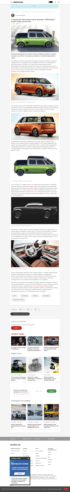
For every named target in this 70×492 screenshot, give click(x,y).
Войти (16, 328)
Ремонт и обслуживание (41, 458)
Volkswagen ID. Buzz (18, 299)
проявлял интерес (33, 188)
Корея (49, 464)
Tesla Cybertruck (18, 195)
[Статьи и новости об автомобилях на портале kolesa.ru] (18, 2)
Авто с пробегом (39, 451)
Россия (49, 452)
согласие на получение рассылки (23, 394)
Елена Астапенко (21, 15)
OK (65, 488)
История (37, 455)
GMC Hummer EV (47, 191)
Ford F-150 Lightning (36, 191)
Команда (12, 438)
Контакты (37, 438)
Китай (49, 454)
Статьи (24, 453)
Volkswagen (46, 295)
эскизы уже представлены (41, 286)
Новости (17, 11)
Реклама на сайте (27, 438)
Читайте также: (17, 334)
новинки (35, 295)
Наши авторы (51, 438)
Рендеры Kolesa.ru (39, 465)
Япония (49, 462)
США (49, 457)
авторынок (24, 295)
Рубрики (25, 448)
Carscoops (31, 109)
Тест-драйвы (26, 455)
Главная (12, 11)
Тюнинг (37, 453)
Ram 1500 (46, 193)
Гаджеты (37, 460)
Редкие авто (38, 463)
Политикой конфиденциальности (55, 489)
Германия (50, 459)
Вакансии (12, 453)
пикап (14, 295)
